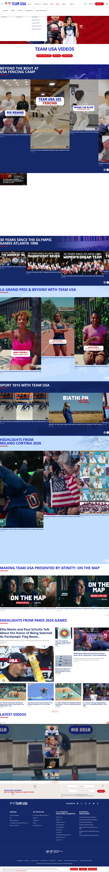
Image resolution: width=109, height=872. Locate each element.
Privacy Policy (78, 794)
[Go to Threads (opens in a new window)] (97, 803)
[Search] (107, 4)
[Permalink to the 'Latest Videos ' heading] (28, 714)
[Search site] (107, 723)
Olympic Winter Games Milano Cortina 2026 (88, 828)
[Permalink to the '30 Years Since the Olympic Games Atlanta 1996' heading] (39, 243)
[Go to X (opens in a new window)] (81, 803)
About (59, 819)
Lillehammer (37, 29)
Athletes (45, 4)
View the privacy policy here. (21, 870)
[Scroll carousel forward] (107, 170)
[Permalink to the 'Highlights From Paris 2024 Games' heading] (68, 620)
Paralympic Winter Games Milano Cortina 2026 (89, 832)
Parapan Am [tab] (29, 10)
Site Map (60, 860)
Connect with (37, 825)
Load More (54, 711)
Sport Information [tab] (41, 10)
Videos (57, 4)
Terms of (90, 795)
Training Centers (60, 824)
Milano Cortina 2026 (44, 55)
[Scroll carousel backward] (104, 170)
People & (61, 822)
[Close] (107, 869)
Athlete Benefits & (63, 835)
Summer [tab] (5, 10)
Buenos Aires (37, 26)
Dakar (35, 17)
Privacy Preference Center (86, 860)
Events (64, 4)
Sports (72, 4)
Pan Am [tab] (20, 10)
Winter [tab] (13, 10)
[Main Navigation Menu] (2, 4)
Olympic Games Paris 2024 (85, 822)
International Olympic (87, 817)
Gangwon (36, 20)
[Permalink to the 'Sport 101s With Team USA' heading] (50, 385)
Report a (14, 825)
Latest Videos (67, 55)
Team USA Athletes (14, 815)
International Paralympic (88, 819)
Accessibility (19, 860)
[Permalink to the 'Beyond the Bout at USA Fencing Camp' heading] (36, 71)
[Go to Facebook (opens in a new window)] (77, 803)
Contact (59, 840)
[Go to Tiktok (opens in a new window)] (89, 803)
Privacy (82, 795)
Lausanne (36, 23)
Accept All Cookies (92, 869)
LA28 (29, 4)
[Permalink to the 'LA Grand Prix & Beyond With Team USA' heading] (77, 289)
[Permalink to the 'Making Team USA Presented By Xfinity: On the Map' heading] (100, 567)
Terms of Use (85, 794)
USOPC (61, 837)
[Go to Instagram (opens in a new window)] (85, 803)
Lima (4, 17)
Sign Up (101, 791)
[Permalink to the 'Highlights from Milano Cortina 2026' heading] (42, 443)
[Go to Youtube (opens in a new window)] (93, 803)
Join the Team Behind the (41, 815)
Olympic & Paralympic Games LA (88, 835)
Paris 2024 (57, 55)
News (51, 4)
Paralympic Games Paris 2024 (86, 824)
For (59, 832)
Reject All (83, 869)
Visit (85, 4)
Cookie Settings (74, 869)
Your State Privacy (71, 860)
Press (60, 827)
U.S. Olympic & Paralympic (19, 823)
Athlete (14, 820)
